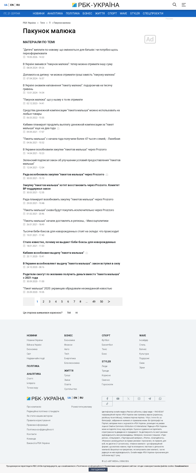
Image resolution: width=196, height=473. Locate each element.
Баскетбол (107, 345)
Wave (123, 13)
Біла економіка (71, 363)
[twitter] (128, 398)
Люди (104, 366)
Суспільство (70, 389)
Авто (66, 349)
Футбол (105, 340)
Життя (100, 13)
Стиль (142, 345)
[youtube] (117, 398)
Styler (135, 13)
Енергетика (70, 358)
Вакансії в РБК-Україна (38, 443)
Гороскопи (107, 384)
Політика (73, 13)
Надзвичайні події (36, 358)
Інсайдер (143, 340)
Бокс (104, 354)
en (12, 4)
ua (6, 4)
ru (18, 4)
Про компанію (34, 407)
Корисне (106, 375)
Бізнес (87, 13)
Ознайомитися (181, 466)
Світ (29, 354)
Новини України (35, 340)
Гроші (67, 375)
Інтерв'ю (31, 383)
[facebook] (107, 398)
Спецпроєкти (153, 13)
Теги (42, 23)
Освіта (67, 384)
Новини (38, 13)
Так (69, 313)
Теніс (104, 349)
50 (101, 301)
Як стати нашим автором (39, 416)
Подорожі (144, 358)
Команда (31, 438)
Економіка (32, 349)
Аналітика (55, 13)
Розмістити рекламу (81, 407)
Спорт (112, 13)
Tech (66, 354)
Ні (76, 313)
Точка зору (32, 388)
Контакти (31, 434)
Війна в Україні (34, 345)
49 (93, 301)
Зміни (67, 380)
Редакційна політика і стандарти (43, 411)
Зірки (142, 367)
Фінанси (68, 345)
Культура (144, 354)
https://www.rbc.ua (154, 418)
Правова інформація (37, 425)
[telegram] (149, 398)
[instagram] (139, 398)
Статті (30, 378)
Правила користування (38, 420)
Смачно (106, 380)
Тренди (105, 371)
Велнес (143, 349)
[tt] (107, 403)
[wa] (160, 398)
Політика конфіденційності (40, 429)
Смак (142, 363)
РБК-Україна (29, 23)
